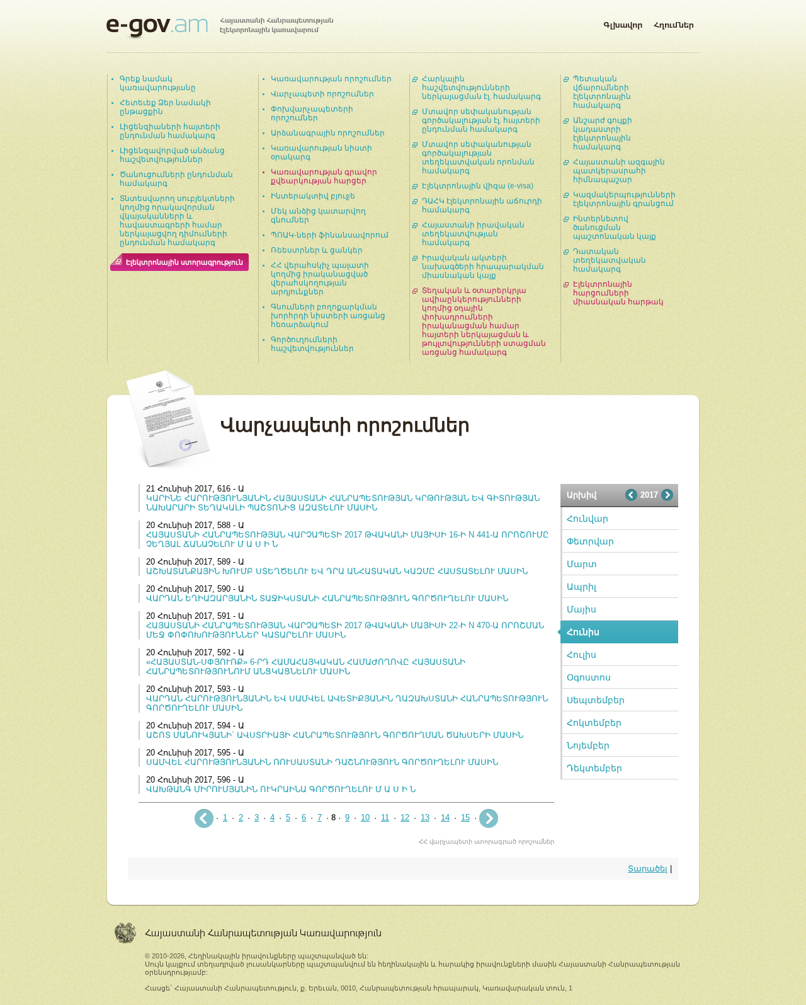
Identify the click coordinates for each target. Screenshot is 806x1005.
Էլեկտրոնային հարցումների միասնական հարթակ (618, 293)
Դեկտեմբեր (594, 768)
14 (445, 817)
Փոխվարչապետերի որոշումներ (312, 113)
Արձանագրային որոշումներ (328, 133)
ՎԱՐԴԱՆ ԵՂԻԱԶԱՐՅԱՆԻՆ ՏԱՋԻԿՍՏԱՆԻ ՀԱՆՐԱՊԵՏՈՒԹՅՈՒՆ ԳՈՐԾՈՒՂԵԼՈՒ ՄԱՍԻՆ (327, 598)
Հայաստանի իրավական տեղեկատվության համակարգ (473, 234)
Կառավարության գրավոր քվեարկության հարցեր (324, 176)
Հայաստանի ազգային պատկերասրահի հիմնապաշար (619, 171)
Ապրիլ (581, 587)
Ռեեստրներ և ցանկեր (317, 250)
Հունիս (583, 632)
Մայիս (581, 609)
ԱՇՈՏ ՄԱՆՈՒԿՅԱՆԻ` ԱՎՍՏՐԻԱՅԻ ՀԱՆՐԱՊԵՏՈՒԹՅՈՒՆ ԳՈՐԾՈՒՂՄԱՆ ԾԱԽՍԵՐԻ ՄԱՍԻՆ (334, 735)
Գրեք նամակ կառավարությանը (158, 83)
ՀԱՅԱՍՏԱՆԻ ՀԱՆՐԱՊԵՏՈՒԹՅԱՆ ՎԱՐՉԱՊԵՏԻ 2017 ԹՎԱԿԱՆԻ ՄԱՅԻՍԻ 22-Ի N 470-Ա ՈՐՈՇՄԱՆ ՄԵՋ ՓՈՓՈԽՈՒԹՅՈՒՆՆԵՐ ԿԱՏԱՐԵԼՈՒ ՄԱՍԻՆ (345, 630)
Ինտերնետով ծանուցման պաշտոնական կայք (614, 227)
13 (425, 817)
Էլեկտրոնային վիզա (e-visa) (477, 185)
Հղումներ (674, 22)
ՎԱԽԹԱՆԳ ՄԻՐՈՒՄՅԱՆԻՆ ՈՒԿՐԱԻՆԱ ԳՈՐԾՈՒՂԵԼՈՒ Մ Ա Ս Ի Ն (281, 789)
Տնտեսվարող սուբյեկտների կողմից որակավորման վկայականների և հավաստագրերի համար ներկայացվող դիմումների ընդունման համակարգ (177, 220)
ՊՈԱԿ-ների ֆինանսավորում (330, 235)
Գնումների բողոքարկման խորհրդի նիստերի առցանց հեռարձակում (328, 315)
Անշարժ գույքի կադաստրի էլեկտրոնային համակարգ (602, 133)
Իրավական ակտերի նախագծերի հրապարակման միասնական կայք (483, 266)
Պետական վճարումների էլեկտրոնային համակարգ (602, 92)
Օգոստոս (589, 677)
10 (365, 817)
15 (465, 817)
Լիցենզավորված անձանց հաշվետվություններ (172, 155)
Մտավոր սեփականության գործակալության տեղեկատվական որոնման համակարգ (478, 157)
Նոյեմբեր (588, 745)
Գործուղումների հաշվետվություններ (312, 344)
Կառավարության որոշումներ (331, 78)
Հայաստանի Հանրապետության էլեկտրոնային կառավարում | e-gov (219, 28)
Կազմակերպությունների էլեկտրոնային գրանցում (624, 199)
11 (385, 817)
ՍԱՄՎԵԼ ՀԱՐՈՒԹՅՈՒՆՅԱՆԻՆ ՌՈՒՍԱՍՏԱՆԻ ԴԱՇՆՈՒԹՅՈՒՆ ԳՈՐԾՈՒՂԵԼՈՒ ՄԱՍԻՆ (322, 762)
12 (404, 817)
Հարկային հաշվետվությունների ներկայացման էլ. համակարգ (481, 87)
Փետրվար (590, 541)
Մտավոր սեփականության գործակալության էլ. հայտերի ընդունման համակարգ (481, 120)
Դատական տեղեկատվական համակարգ (609, 260)
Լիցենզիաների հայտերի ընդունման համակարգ (170, 131)
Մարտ (582, 564)
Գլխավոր (623, 22)
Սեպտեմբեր (596, 700)
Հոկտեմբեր (594, 723)
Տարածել (647, 868)
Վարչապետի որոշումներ (322, 93)
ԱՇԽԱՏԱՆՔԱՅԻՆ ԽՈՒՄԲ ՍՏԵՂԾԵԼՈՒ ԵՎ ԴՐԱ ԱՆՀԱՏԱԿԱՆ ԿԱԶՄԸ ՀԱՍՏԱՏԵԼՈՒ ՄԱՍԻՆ (337, 571)
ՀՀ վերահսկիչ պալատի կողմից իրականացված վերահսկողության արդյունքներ (320, 278)
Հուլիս (581, 655)
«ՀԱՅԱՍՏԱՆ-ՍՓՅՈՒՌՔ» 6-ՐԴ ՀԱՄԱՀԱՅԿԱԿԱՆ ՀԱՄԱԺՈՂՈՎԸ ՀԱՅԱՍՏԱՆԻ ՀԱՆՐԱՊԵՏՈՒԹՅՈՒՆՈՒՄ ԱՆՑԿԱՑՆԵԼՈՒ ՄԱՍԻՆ (305, 666)
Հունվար (587, 519)
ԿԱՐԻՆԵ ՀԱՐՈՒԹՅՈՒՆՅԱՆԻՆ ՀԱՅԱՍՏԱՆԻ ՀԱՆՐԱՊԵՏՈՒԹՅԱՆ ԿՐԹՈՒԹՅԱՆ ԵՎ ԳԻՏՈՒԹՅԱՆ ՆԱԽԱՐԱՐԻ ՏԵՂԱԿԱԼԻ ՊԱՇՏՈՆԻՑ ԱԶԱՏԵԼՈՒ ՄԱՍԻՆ (343, 502)
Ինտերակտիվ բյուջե (313, 196)
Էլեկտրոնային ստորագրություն (184, 262)
